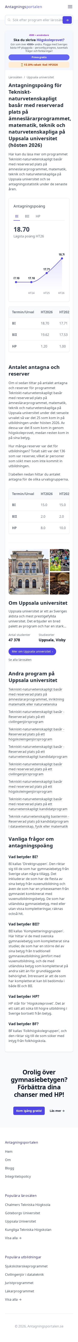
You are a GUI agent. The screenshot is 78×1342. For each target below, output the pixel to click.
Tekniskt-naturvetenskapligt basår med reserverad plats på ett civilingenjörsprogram (35, 769)
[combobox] (39, 20)
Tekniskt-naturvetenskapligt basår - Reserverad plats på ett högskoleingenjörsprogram (36, 734)
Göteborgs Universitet (22, 1213)
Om (8, 1160)
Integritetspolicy (18, 1176)
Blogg (9, 1168)
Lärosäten (15, 77)
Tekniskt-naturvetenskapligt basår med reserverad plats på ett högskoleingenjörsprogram (35, 786)
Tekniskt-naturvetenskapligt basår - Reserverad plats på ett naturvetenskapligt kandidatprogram (38, 751)
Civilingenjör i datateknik (24, 1274)
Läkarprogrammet (19, 1291)
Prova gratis (39, 57)
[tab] (17, 216)
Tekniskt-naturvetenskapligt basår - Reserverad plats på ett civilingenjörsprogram (36, 716)
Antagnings (23, 6)
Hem (8, 1151)
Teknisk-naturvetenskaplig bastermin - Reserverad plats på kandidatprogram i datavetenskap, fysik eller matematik (39, 821)
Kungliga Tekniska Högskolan (28, 1229)
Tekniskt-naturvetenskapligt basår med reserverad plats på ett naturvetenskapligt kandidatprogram (38, 804)
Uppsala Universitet (20, 1221)
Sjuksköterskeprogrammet (26, 1266)
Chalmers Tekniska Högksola (27, 1204)
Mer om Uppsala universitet (32, 651)
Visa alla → (13, 1238)
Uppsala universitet (40, 77)
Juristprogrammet (19, 1283)
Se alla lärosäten (20, 660)
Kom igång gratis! (29, 1111)
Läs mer (57, 1111)
